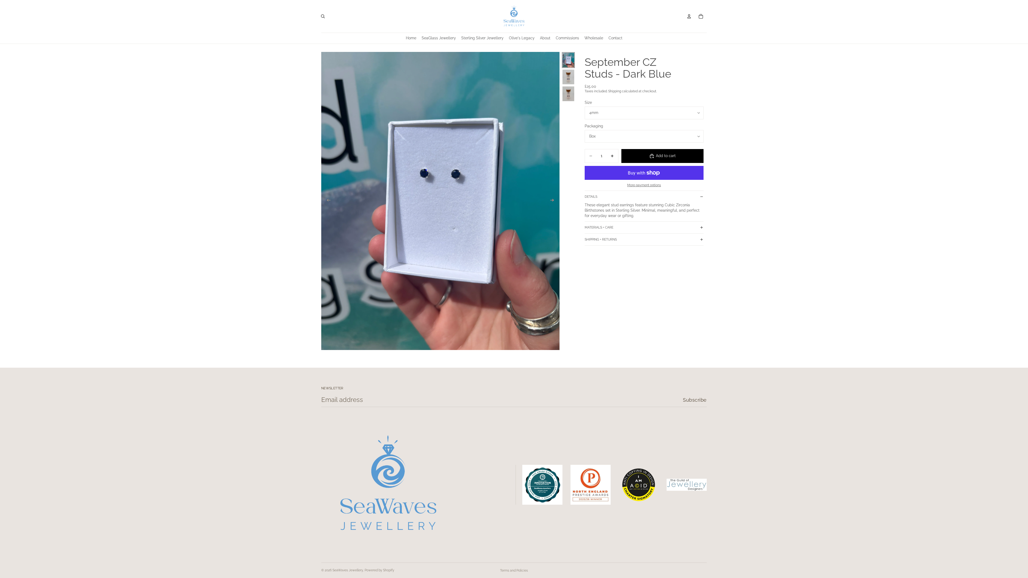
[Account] (689, 16)
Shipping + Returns (601, 239)
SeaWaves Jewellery (347, 570)
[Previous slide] (327, 201)
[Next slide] (554, 201)
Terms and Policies (514, 570)
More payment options (644, 185)
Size (588, 102)
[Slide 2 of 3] (568, 77)
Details (591, 197)
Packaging (594, 126)
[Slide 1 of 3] (568, 60)
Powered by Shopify (379, 570)
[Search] (323, 16)
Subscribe (695, 400)
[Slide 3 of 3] (568, 93)
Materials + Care (599, 227)
